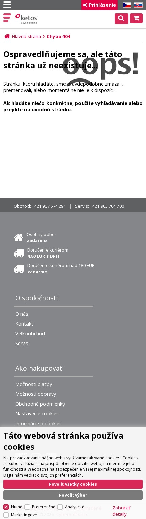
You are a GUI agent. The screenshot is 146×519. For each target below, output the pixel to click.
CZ (125, 5)
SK (137, 5)
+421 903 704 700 (107, 206)
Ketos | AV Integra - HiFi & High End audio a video (27, 19)
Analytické (74, 507)
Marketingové (24, 515)
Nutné (16, 507)
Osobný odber (41, 237)
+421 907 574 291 (49, 206)
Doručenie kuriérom (47, 253)
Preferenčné (43, 507)
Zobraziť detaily (121, 511)
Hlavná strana (26, 36)
